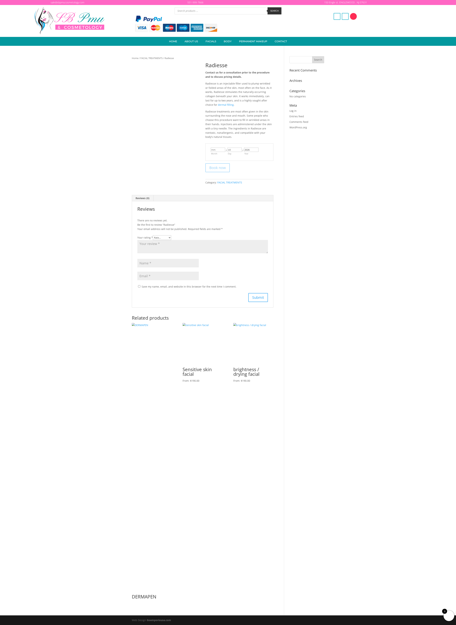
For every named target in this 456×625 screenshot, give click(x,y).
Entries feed (296, 116)
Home (173, 41)
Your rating (145, 237)
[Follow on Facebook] (337, 16)
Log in (293, 110)
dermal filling (226, 104)
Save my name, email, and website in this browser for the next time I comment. (189, 286)
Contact (281, 41)
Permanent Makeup (253, 41)
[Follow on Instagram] (345, 16)
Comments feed (298, 122)
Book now (217, 167)
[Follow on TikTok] (353, 16)
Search (274, 10)
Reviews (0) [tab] (142, 198)
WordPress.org (298, 127)
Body (228, 41)
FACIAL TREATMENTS (151, 58)
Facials (211, 41)
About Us (191, 41)
